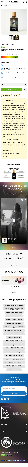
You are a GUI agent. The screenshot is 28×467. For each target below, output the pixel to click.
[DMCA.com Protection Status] (13, 455)
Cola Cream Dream (13, 239)
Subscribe (14, 393)
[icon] (21, 200)
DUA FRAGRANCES (12, 238)
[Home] (1, 5)
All (4, 5)
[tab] (16, 95)
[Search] (23, 2)
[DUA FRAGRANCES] (14, 2)
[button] (26, 2)
